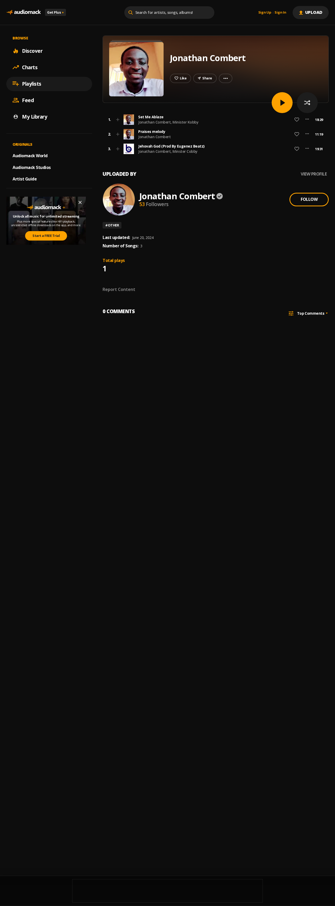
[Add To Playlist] (117, 119)
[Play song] (282, 102)
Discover (32, 50)
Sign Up (264, 12)
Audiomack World (30, 155)
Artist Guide (25, 179)
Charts (29, 67)
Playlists (31, 83)
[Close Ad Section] (80, 202)
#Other (112, 225)
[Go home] (23, 12)
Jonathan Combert (154, 136)
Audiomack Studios (32, 167)
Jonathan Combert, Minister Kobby (168, 122)
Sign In (280, 12)
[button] (214, 119)
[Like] (296, 120)
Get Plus (55, 12)
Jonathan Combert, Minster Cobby (168, 151)
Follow (309, 199)
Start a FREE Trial (46, 235)
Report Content (119, 289)
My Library (34, 116)
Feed (28, 100)
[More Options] (307, 119)
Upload (314, 12)
